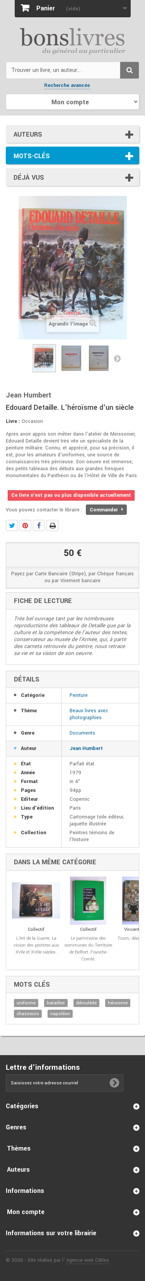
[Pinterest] (25, 525)
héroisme (118, 1003)
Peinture (79, 695)
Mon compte (25, 1212)
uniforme (26, 1003)
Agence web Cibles (87, 1260)
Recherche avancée (67, 85)
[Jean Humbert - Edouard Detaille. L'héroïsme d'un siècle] (44, 358)
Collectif (36, 929)
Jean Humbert (86, 748)
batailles (56, 1003)
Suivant (117, 358)
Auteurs (28, 134)
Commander (104, 509)
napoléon (60, 1013)
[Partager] (39, 525)
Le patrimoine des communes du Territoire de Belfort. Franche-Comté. (88, 948)
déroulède (86, 1003)
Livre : (13, 421)
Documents (82, 733)
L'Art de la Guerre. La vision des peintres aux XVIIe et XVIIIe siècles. (36, 945)
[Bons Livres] (72, 40)
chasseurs (28, 1013)
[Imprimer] (52, 525)
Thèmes (19, 1148)
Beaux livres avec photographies (89, 714)
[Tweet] (12, 525)
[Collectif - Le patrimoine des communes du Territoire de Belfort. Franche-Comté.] (88, 901)
